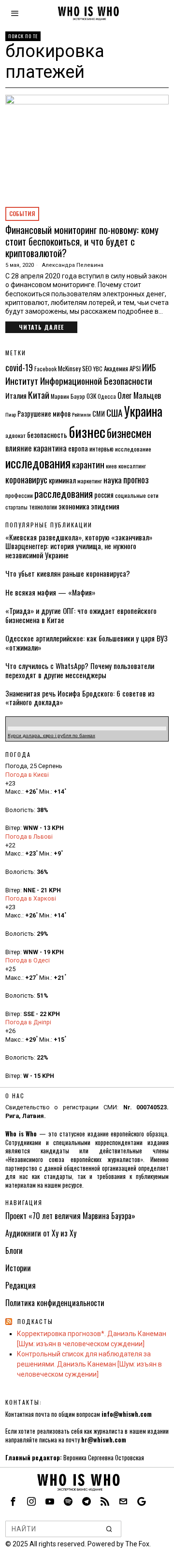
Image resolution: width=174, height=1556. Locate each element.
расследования (63, 493)
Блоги (14, 1250)
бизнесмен (129, 432)
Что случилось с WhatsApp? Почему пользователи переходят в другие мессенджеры (79, 670)
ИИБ (149, 367)
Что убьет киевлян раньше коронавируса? (67, 573)
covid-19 (19, 367)
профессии (19, 495)
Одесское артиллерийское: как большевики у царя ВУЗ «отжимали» (86, 643)
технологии (43, 506)
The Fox (137, 1544)
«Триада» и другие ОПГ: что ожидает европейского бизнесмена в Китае (81, 615)
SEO (87, 368)
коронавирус (26, 479)
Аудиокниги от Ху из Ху (40, 1233)
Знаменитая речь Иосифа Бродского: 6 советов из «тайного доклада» (80, 698)
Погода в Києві (27, 774)
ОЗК (91, 396)
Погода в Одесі (27, 960)
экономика (73, 506)
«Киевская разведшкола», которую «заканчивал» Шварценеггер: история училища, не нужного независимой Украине (78, 546)
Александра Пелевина (72, 265)
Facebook (45, 368)
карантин (88, 464)
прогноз (136, 479)
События (22, 213)
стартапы (16, 507)
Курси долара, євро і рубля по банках (51, 735)
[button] (109, 1529)
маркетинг (89, 480)
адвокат (15, 435)
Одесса (107, 396)
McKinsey (69, 368)
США (114, 413)
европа (78, 448)
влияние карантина (36, 448)
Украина (143, 411)
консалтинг (132, 465)
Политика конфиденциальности (54, 1303)
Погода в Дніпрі (28, 1022)
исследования (38, 463)
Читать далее (41, 327)
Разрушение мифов (44, 413)
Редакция (20, 1285)
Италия (16, 395)
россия (104, 495)
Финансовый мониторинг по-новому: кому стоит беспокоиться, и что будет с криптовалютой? (82, 241)
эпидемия (105, 506)
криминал (62, 480)
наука (112, 479)
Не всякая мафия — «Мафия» (50, 592)
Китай (38, 395)
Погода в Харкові (30, 898)
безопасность (47, 434)
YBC (97, 368)
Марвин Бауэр (68, 396)
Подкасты (35, 1321)
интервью (101, 448)
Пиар (10, 414)
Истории (18, 1268)
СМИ (98, 413)
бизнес (87, 431)
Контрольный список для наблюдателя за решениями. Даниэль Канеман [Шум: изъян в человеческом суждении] (89, 1364)
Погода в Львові (29, 836)
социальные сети (137, 495)
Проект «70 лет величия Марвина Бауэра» (70, 1216)
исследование (133, 448)
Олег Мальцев (139, 395)
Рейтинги (81, 414)
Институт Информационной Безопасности (78, 381)
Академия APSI (122, 368)
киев (111, 466)
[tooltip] (13, 1501)
